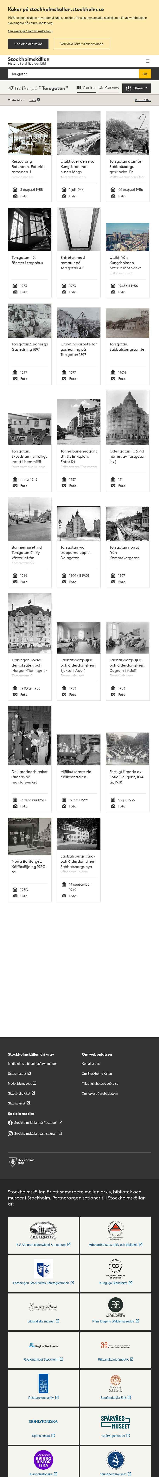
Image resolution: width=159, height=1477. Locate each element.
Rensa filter (143, 100)
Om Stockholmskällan (97, 1073)
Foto (32, 100)
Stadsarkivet (16, 1103)
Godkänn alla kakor (28, 44)
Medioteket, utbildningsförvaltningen (33, 1063)
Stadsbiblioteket (19, 1093)
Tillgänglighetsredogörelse (100, 1083)
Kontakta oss (91, 1063)
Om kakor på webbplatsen (100, 1093)
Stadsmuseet (17, 1073)
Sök (145, 74)
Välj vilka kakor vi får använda (82, 44)
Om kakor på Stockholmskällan (29, 31)
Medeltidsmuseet (19, 1083)
